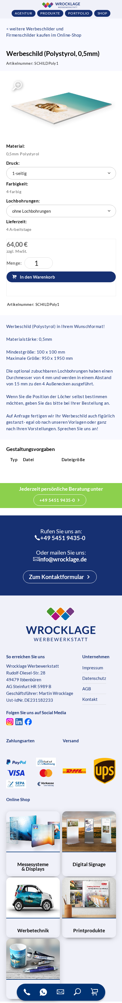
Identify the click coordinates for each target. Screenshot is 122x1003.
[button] (77, 992)
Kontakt (90, 699)
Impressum (92, 667)
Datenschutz (94, 678)
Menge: (14, 263)
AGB (86, 688)
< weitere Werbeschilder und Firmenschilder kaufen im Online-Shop (43, 32)
